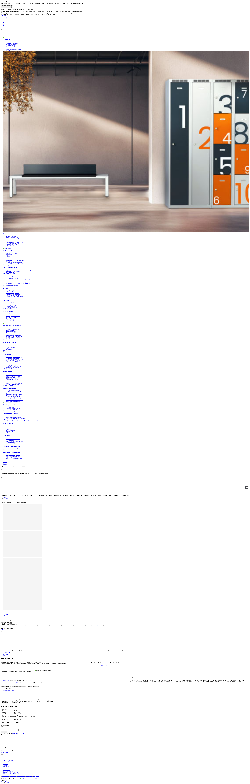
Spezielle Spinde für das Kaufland (13, 401)
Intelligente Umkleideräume (11, 44)
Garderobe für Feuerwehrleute (11, 413)
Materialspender (9, 48)
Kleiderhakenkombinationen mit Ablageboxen (15, 418)
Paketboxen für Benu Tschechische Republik (15, 359)
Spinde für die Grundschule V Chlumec (14, 394)
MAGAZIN (5, 764)
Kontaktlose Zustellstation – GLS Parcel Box (15, 366)
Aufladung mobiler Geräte (10, 267)
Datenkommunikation (10, 347)
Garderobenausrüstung (9, 388)
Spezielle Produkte (8, 311)
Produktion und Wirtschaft (11, 291)
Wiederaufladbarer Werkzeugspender (13, 46)
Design (7, 428)
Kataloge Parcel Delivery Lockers (13, 455)
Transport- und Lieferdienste (11, 290)
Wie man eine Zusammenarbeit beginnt (14, 321)
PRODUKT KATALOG (8, 760)
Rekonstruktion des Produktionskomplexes (14, 441)
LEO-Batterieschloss (10, 338)
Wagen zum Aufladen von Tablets (13, 408)
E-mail (2, 726)
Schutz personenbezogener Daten (12, 448)
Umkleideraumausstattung (11, 397)
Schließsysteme (4, 678)
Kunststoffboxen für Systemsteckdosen (14, 262)
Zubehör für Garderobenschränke (12, 247)
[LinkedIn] (3, 22)
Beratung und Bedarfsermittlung (12, 313)
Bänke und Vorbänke (10, 245)
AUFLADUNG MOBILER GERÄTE (11, 772)
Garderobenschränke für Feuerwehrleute (14, 241)
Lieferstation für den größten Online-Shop (14, 362)
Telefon (2, 728)
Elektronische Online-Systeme (7, 690)
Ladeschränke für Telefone (11, 281)
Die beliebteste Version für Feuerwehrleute (14, 416)
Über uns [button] (5, 419)
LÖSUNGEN (6, 761)
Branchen (5, 288)
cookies (19, 781)
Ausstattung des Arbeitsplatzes (12, 305)
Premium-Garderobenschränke (12, 237)
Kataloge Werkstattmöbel (11, 457)
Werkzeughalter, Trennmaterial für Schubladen (15, 260)
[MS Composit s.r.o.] (4, 29)
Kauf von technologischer (11, 442)
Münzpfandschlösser (10, 330)
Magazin (5, 463)
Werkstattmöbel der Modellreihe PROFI (14, 375)
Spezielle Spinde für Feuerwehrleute (13, 417)
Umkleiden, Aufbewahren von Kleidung (14, 303)
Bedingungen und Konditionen (11, 446)
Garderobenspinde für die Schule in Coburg (15, 400)
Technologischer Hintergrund (12, 317)
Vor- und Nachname (5, 725)
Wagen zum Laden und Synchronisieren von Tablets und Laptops (19, 270)
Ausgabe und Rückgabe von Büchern (13, 49)
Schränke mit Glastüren (10, 239)
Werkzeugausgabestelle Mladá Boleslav (14, 377)
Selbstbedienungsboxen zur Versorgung (14, 357)
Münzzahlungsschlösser (10, 331)
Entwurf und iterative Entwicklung (13, 314)
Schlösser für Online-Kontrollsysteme (13, 337)
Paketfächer (6, 39)
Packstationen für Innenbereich (12, 43)
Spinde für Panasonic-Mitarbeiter (12, 393)
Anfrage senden (4, 732)
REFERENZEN (6, 762)
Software (7, 346)
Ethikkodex (11, 781)
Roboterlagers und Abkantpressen (13, 439)
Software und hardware (9, 342)
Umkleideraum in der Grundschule (13, 390)
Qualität (7, 425)
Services (5, 462)
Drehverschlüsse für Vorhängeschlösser (14, 329)
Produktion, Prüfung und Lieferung (13, 316)
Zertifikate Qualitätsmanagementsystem (14, 458)
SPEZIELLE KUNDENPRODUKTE (11, 773)
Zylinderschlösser (9, 328)
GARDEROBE (6, 770)
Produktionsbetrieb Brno (11, 382)
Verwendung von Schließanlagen (12, 325)
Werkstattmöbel (7, 250)
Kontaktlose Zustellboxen (11, 365)
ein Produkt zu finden (5, 466)
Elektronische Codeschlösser (12, 334)
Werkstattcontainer (9, 254)
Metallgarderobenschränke (11, 236)
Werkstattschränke (9, 257)
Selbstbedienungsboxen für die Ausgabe (14, 360)
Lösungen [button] (5, 284)
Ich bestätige (3, 15)
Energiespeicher (9, 437)
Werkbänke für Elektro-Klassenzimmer (14, 383)
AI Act (15, 781)
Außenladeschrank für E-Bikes (12, 278)
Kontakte (5, 464)
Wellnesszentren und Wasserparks (13, 294)
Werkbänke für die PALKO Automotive (14, 376)
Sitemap (2, 781)
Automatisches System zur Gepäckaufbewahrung (16, 282)
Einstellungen (3, 5)
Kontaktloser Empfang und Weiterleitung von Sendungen (17, 302)
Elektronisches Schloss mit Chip (8, 691)
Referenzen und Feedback (11, 319)
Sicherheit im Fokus (10, 349)
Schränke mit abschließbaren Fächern (13, 238)
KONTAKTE (6, 766)
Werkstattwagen (9, 256)
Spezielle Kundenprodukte (10, 276)
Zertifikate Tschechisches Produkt (13, 460)
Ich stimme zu (10, 5)
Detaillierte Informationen (6, 652)
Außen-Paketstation (10, 42)
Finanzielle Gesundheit (10, 430)
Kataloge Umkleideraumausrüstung (13, 456)
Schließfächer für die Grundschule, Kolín (14, 391)
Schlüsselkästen (9, 50)
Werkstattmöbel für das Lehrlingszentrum (14, 379)
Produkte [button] (5, 35)
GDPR (6, 781)
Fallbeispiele (8, 318)
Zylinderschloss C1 (6, 680)
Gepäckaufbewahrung (10, 45)
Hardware (8, 345)
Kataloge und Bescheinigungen (11, 452)
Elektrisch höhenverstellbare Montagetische (15, 373)
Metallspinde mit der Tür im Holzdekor (14, 395)
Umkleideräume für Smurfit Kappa (13, 396)
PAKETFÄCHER (7, 768)
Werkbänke (8, 255)
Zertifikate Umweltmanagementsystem (14, 459)
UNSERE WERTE (8, 423)
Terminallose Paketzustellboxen (12, 367)
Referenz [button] (5, 350)
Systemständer (9, 259)
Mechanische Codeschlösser (11, 332)
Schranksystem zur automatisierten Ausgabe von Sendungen (18, 283)
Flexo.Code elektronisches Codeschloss (14, 336)
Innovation (8, 426)
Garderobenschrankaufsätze (11, 244)
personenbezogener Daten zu (18, 733)
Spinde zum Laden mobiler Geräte (13, 271)
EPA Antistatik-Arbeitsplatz (11, 253)
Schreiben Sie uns (104, 665)
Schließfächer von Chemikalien (12, 384)
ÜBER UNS (5, 765)
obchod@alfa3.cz (4, 752)
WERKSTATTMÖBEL (8, 771)
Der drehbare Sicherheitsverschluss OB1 (10, 682)
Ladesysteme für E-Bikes (11, 272)
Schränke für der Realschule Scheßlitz (13, 398)
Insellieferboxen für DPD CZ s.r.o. (13, 361)
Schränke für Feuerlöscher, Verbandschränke (15, 263)
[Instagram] (3, 25)
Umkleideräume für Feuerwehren (12, 295)
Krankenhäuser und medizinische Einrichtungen (15, 296)
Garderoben (6, 234)
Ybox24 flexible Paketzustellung (12, 358)
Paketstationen (7, 354)
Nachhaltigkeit (9, 429)
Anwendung (6, 300)
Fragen (2, 629)
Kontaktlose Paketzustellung (11, 307)
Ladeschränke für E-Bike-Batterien (13, 409)
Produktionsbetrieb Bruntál (11, 378)
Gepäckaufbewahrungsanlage (12, 364)
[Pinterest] (3, 24)
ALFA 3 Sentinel (9, 348)
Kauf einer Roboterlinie (10, 440)
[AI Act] (246, 487)
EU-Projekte (6, 435)
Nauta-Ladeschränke (10, 407)
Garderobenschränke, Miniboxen (12, 243)
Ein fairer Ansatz (9, 431)
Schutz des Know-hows (11, 320)
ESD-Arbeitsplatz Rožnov (11, 380)
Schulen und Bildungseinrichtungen (13, 293)
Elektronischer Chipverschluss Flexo (13, 335)
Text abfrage (3, 730)
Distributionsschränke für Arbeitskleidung (14, 242)
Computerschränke (9, 261)
